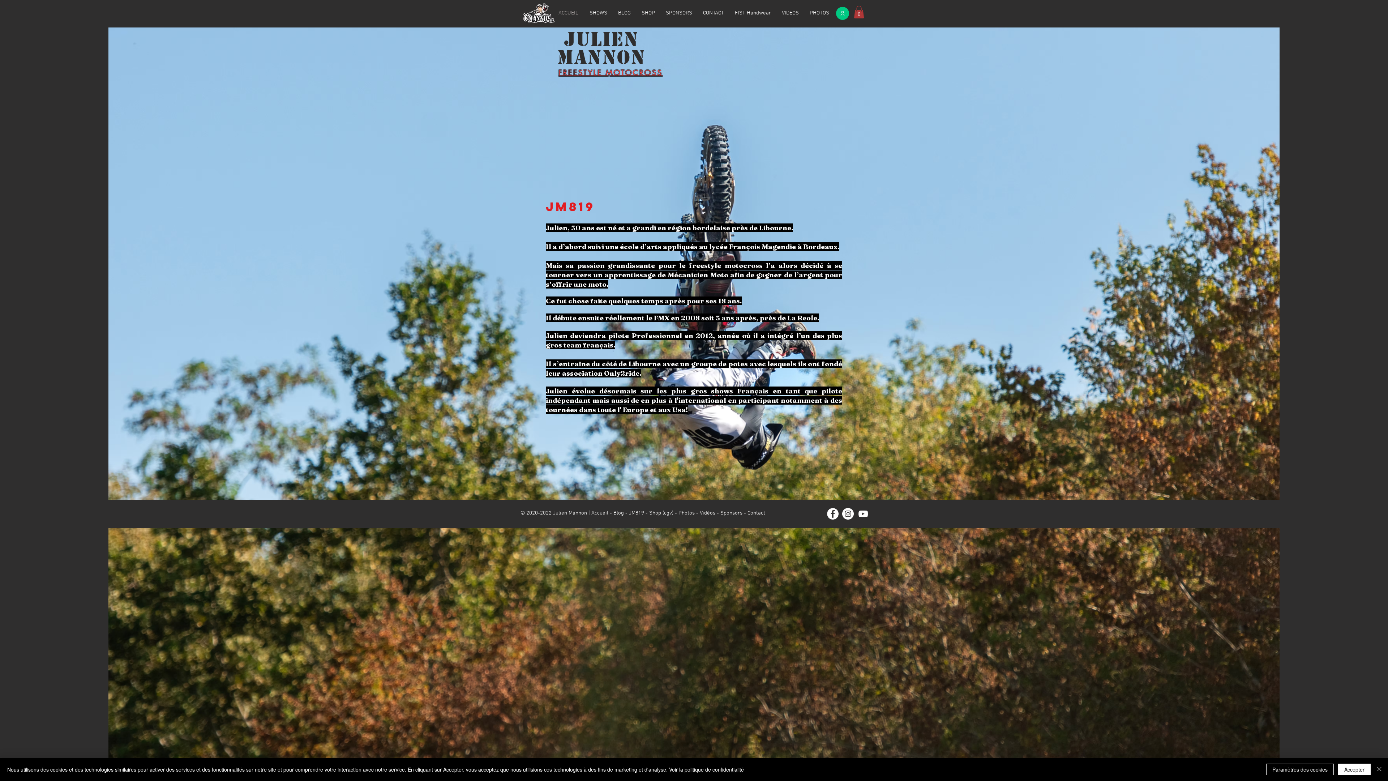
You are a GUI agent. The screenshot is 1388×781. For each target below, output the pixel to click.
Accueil (599, 513)
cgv (668, 513)
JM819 (636, 513)
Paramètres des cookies (1300, 769)
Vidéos (707, 513)
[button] (859, 12)
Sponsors (731, 513)
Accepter (1354, 769)
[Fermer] (1379, 769)
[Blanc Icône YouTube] (863, 514)
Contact (756, 513)
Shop (655, 513)
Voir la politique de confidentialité (706, 769)
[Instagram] (848, 514)
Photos (686, 513)
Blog (618, 513)
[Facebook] (833, 514)
